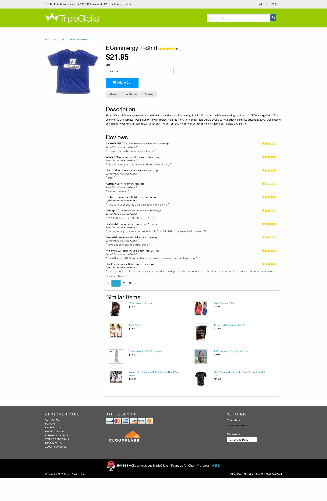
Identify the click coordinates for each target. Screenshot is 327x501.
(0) (276, 4)
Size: (108, 64)
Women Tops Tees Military (231, 351)
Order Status (53, 427)
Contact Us (52, 419)
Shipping (132, 94)
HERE (216, 465)
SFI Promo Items (78, 39)
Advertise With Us (55, 446)
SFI (63, 39)
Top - (134, 325)
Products (50, 39)
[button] (108, 283)
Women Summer (141, 303)
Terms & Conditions (57, 439)
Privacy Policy (53, 443)
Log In (265, 4)
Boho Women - (224, 303)
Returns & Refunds (56, 435)
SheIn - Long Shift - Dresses (145, 351)
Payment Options (55, 431)
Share (115, 94)
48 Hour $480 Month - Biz (230, 325)
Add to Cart (124, 82)
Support (50, 423)
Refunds (149, 94)
